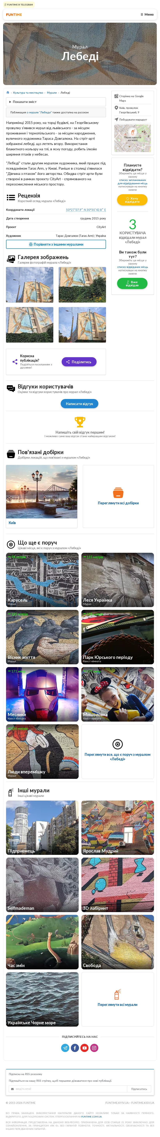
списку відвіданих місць (132, 266)
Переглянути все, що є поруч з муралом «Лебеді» (117, 756)
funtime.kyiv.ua (117, 1102)
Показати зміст (25, 102)
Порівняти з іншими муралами (58, 244)
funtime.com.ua (91, 1116)
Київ (12, 523)
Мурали (52, 92)
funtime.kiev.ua (142, 1102)
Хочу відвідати (132, 199)
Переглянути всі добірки (118, 503)
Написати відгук (79, 404)
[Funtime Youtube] (85, 1047)
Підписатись (139, 1088)
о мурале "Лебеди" (39, 112)
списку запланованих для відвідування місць (133, 181)
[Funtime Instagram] (94, 1047)
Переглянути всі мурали (117, 1004)
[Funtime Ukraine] (14, 14)
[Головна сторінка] (7, 92)
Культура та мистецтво (28, 92)
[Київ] (41, 491)
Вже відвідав (132, 283)
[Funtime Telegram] (66, 1047)
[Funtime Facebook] (76, 1047)
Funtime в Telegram (19, 4)
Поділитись (81, 362)
